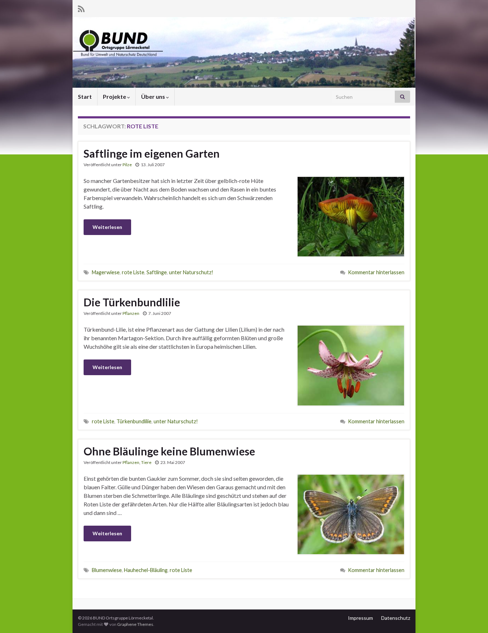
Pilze (127, 164)
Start (85, 96)
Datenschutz (395, 618)
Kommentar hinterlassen (376, 272)
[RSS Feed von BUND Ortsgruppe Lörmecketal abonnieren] (81, 7)
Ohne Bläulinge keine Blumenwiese (169, 451)
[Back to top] (472, 617)
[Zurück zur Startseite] (244, 52)
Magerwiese (106, 272)
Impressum (360, 618)
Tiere (146, 462)
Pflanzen (131, 313)
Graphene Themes (135, 624)
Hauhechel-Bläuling (146, 570)
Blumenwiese (107, 570)
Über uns (153, 96)
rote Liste (133, 272)
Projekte (115, 96)
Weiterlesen (107, 227)
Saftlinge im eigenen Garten (152, 153)
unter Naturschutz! (191, 272)
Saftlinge (156, 272)
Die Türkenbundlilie (132, 302)
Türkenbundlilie (133, 421)
